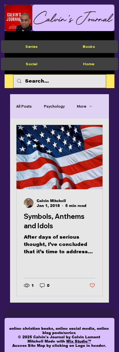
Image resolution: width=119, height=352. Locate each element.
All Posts (24, 106)
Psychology (54, 106)
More (81, 106)
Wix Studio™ (78, 341)
